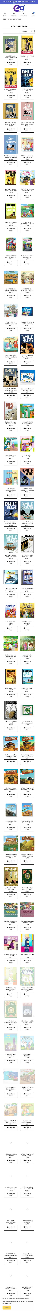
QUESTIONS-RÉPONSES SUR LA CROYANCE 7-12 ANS (27, 290)
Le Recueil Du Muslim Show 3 (11, 722)
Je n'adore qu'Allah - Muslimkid (27, 622)
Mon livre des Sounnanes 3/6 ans (27, 456)
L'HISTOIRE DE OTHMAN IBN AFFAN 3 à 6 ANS (11, 290)
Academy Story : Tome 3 (27, 56)
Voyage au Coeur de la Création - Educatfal (27, 323)
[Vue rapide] (17, 37)
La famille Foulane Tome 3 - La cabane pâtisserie (27, 523)
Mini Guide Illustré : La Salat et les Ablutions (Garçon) (10, 157)
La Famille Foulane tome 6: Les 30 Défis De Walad (11, 190)
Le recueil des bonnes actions (27, 589)
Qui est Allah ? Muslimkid (27, 1055)
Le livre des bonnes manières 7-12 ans (10, 655)
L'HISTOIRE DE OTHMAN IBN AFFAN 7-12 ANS (11, 1255)
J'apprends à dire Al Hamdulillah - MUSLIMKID (27, 1222)
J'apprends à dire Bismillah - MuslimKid (11, 356)
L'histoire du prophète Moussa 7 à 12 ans (27, 855)
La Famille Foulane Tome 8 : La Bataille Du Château (27, 1189)
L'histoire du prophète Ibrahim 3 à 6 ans (11, 755)
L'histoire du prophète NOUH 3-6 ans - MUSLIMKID (11, 1155)
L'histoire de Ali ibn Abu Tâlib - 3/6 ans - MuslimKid (27, 1089)
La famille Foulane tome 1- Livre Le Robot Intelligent (27, 490)
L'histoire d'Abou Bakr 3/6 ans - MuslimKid (27, 822)
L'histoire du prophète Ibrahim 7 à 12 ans (27, 755)
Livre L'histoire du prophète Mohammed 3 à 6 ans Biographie (10, 789)
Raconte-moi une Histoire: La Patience (11, 456)
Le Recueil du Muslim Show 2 (27, 689)
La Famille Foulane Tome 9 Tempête (27, 90)
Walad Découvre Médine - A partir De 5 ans (11, 57)
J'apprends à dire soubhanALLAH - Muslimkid (27, 656)
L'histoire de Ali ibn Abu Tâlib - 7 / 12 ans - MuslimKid (10, 1122)
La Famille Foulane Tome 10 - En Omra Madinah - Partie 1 (10, 124)
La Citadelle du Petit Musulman (10, 888)
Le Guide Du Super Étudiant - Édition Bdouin (10, 423)
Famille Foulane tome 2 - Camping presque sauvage (10, 523)
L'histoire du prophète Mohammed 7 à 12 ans (27, 788)
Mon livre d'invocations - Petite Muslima (27, 921)
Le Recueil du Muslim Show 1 (11, 689)
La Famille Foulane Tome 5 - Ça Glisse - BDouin (11, 556)
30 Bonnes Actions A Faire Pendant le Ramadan (27, 157)
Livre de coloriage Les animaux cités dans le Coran (27, 989)
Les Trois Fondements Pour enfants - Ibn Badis (27, 190)
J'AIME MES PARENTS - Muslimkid (27, 223)
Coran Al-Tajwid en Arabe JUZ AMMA (27, 888)
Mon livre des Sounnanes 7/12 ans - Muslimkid (11, 490)
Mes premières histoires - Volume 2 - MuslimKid (27, 1122)
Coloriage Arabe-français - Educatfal (27, 1254)
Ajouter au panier (12, 63)
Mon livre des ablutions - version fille (10, 955)
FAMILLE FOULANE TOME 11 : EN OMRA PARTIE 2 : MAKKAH (10, 390)
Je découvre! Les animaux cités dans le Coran (27, 723)
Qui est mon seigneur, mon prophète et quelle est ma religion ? (10, 1189)
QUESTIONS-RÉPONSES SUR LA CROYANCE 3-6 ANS (11, 324)
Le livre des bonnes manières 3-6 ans (27, 422)
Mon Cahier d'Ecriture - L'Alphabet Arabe (27, 389)
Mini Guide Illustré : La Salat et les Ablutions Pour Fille (27, 124)
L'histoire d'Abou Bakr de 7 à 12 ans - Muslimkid (11, 823)
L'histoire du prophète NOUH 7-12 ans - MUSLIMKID (27, 1155)
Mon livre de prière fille (27, 954)
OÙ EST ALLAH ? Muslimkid (27, 1287)
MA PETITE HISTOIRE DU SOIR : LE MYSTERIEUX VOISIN (27, 257)
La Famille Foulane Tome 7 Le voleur (27, 356)
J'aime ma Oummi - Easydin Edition (10, 1088)
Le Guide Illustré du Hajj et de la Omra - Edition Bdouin (27, 556)
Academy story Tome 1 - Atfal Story (10, 90)
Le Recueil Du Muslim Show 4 (11, 223)
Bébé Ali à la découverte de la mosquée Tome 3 (11, 1222)
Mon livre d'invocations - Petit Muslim (10, 921)
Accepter (6, 1307)
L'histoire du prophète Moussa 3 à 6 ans (11, 855)
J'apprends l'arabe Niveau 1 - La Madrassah (11, 1056)
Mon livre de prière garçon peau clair (11, 988)
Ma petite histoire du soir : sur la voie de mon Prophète (10, 257)
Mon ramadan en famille (10, 622)
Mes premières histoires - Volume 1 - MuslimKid (11, 1288)
